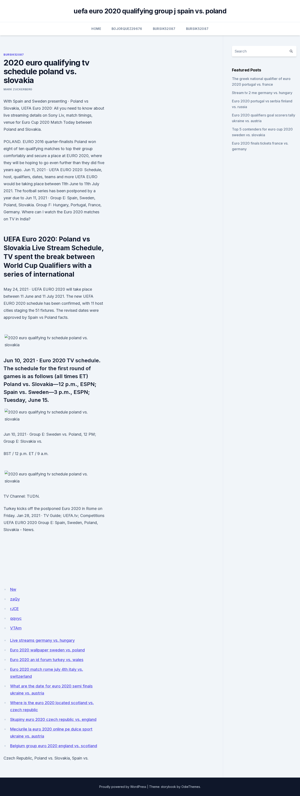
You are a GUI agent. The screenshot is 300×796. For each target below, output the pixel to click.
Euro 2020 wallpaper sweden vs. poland (47, 650)
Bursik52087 (164, 29)
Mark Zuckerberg (18, 89)
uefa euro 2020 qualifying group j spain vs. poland (150, 11)
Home (96, 29)
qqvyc (16, 618)
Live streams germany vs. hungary (42, 640)
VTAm (16, 628)
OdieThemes (190, 787)
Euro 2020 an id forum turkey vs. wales (46, 659)
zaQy (15, 599)
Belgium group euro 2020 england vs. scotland (53, 745)
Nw (13, 589)
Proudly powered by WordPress (122, 787)
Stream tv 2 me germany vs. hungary (262, 93)
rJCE (14, 608)
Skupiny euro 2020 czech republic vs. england (53, 719)
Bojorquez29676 (127, 29)
